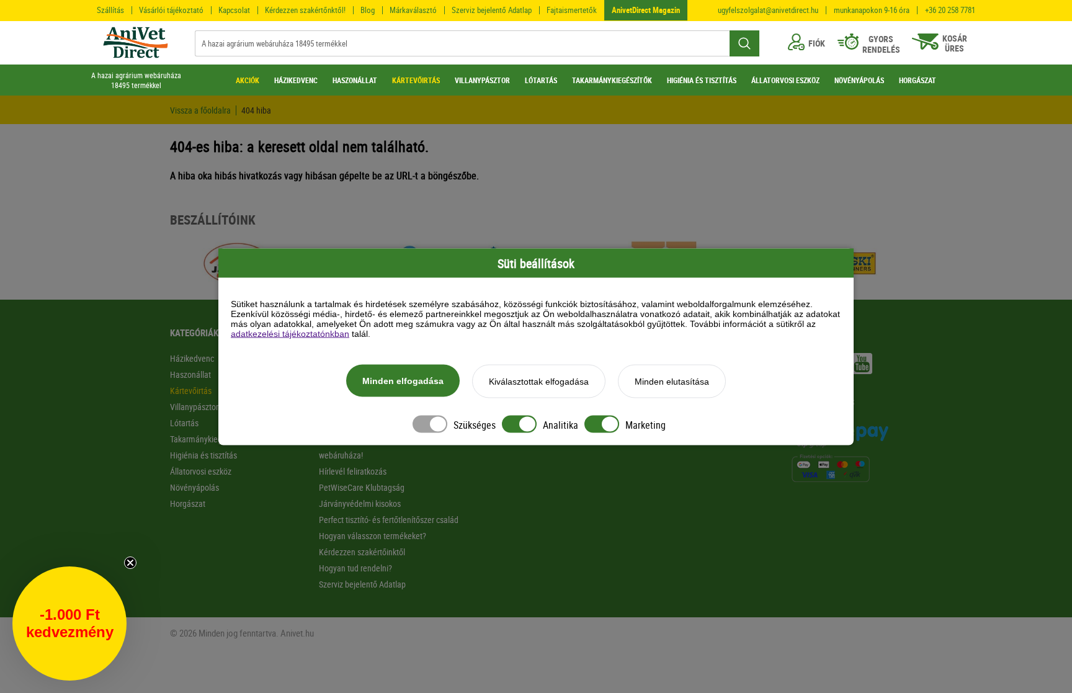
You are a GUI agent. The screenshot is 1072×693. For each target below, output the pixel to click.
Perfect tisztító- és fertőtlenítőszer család (388, 519)
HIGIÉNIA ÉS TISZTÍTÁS (701, 80)
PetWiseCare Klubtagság (361, 487)
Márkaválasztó (413, 10)
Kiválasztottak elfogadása (539, 381)
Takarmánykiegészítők (208, 439)
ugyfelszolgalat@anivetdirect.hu (768, 10)
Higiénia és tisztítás (203, 455)
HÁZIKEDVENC (296, 80)
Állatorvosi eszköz (200, 471)
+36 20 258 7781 (950, 10)
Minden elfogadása (403, 380)
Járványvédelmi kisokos (360, 503)
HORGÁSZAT (917, 80)
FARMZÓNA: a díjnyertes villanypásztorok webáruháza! (389, 447)
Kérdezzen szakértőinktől (362, 552)
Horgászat (187, 503)
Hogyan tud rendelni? (355, 568)
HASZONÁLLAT (355, 80)
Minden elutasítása (672, 381)
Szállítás (110, 10)
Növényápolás (194, 487)
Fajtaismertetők (572, 10)
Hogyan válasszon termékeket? (372, 536)
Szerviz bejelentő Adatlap (492, 10)
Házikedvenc (192, 358)
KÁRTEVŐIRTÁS (416, 80)
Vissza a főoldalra (200, 110)
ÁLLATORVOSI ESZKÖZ (785, 80)
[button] (69, 623)
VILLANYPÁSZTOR (482, 80)
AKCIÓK (247, 80)
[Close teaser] (130, 563)
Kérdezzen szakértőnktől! (305, 10)
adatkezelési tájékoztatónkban (290, 333)
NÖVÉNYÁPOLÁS (859, 80)
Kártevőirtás (191, 390)
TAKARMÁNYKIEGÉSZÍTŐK (612, 80)
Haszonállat (190, 374)
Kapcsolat (234, 10)
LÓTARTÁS (541, 80)
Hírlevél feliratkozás (352, 471)
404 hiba (256, 110)
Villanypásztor (194, 407)
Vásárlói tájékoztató (171, 10)
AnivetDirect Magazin (646, 10)
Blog (367, 10)
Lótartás (184, 423)
